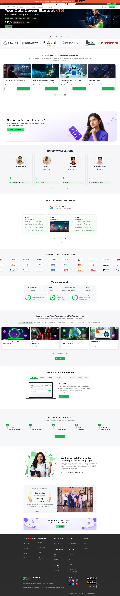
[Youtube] (77, 584)
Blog (69, 559)
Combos (55, 545)
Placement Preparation (72, 543)
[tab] (25, 322)
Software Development (28, 545)
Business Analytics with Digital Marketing (29, 556)
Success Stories (71, 551)
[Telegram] (73, 584)
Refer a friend (71, 566)
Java (39, 544)
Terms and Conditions (70, 593)
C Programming (41, 549)
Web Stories (70, 561)
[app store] (92, 578)
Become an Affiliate (72, 569)
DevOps (25, 553)
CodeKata (56, 551)
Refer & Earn (91, 586)
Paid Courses (56, 540)
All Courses (40, 559)
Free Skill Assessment (15, 129)
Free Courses (56, 543)
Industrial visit (56, 570)
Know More (23, 89)
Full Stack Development (28, 540)
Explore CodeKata (64, 396)
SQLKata (55, 556)
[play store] (92, 582)
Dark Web (40, 557)
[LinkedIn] (77, 580)
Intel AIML (25, 548)
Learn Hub (70, 554)
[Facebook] (69, 580)
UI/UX (24, 550)
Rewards (70, 564)
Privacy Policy (77, 593)
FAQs (85, 543)
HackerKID (70, 540)
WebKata (55, 554)
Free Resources (71, 556)
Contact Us (86, 545)
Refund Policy (86, 540)
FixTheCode (56, 559)
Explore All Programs (60, 100)
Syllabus (10, 89)
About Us (85, 548)
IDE (54, 561)
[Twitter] (69, 584)
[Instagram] (73, 580)
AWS (39, 552)
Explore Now (60, 526)
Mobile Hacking (41, 547)
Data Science (26, 543)
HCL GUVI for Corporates (73, 545)
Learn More (61, 437)
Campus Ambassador (58, 567)
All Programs (26, 559)
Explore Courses (60, 359)
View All (60, 242)
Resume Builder (72, 571)
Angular (40, 554)
